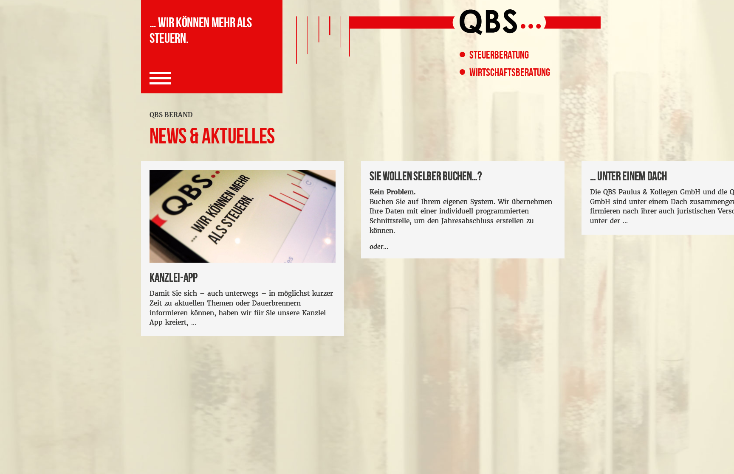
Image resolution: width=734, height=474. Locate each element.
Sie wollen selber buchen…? (426, 176)
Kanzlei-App (174, 277)
